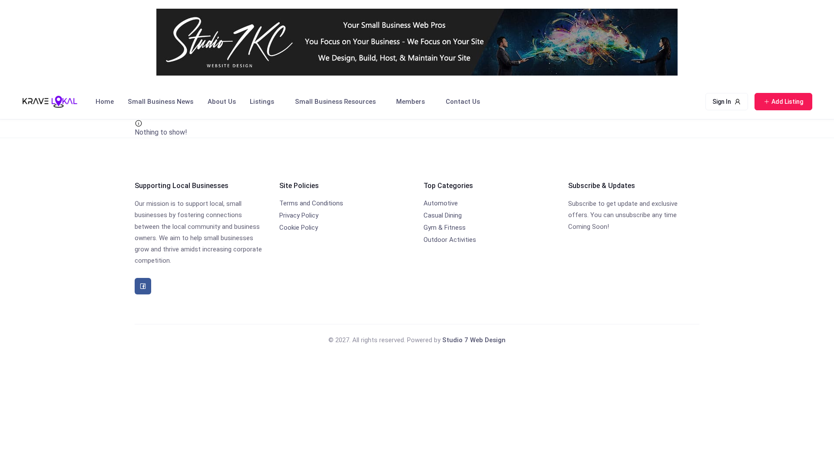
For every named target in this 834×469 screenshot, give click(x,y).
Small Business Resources (335, 102)
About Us (222, 102)
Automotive (441, 203)
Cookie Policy (298, 227)
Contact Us (463, 102)
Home (105, 102)
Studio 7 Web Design (474, 340)
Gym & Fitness (445, 227)
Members (410, 102)
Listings (262, 102)
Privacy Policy (298, 215)
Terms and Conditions (311, 203)
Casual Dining (443, 215)
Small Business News (160, 102)
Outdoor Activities (450, 240)
